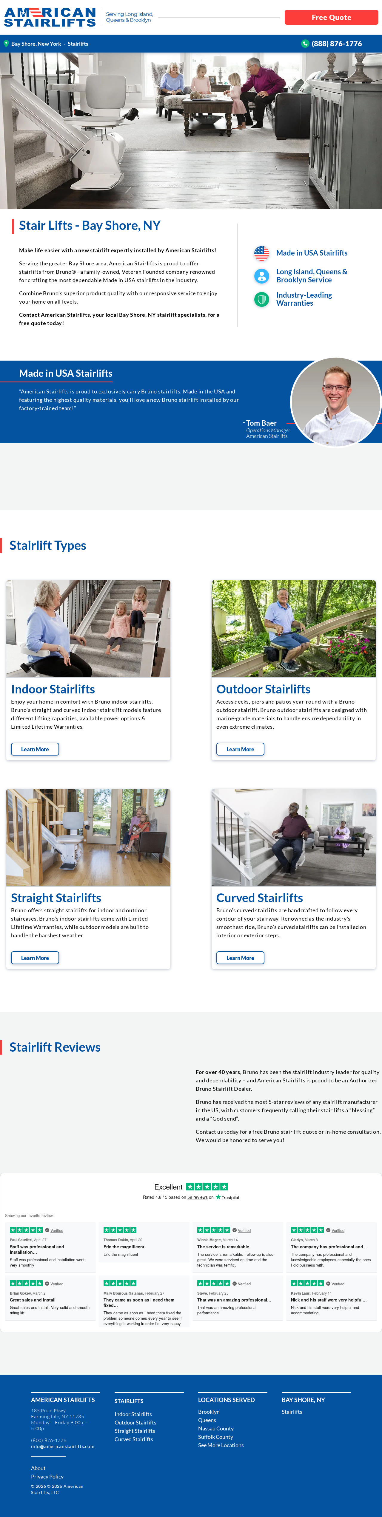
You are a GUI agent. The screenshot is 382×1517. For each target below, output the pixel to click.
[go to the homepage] (50, 17)
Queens (207, 1420)
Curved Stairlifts (259, 898)
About (38, 1468)
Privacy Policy (47, 1476)
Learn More (35, 749)
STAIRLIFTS (129, 1401)
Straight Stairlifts (56, 898)
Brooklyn (209, 1411)
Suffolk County (215, 1436)
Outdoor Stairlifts (263, 689)
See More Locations (221, 1445)
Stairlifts (292, 1411)
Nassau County (216, 1428)
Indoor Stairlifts (53, 689)
